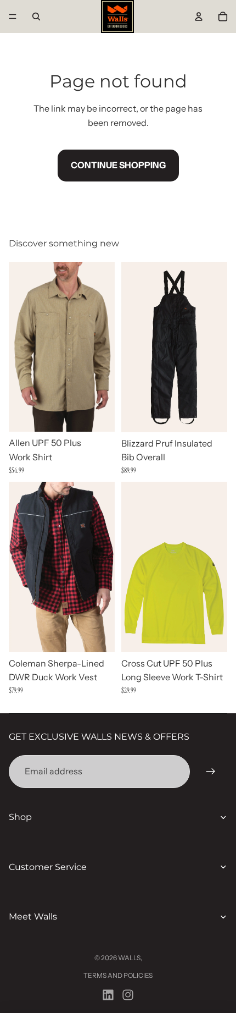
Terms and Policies (118, 975)
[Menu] (12, 16)
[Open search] (36, 16)
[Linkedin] (108, 994)
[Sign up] (210, 771)
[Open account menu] (199, 16)
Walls (129, 958)
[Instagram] (127, 994)
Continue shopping (118, 164)
